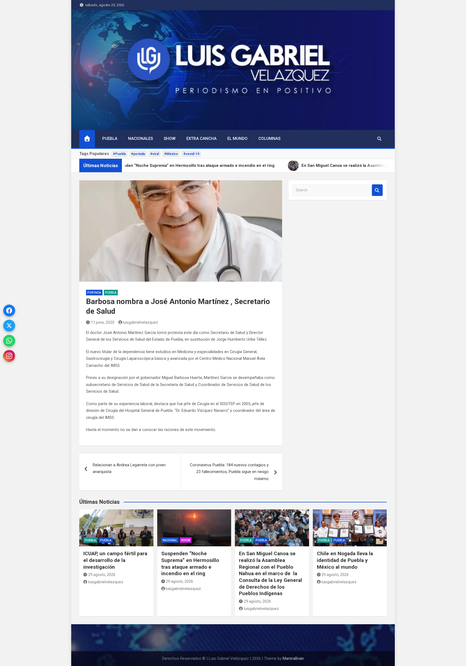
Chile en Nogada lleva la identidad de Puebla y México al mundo (345, 560)
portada (94, 292)
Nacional (170, 540)
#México (171, 154)
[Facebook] (9, 310)
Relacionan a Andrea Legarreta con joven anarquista (129, 468)
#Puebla (119, 154)
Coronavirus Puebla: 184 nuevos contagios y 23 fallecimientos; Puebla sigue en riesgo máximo (229, 472)
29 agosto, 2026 (101, 574)
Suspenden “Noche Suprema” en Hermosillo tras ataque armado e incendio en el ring (190, 563)
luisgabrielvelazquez (140, 322)
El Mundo (237, 138)
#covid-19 (191, 154)
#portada (138, 154)
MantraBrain (293, 658)
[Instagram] (9, 356)
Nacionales (140, 138)
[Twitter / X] (9, 326)
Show (170, 138)
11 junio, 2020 (102, 322)
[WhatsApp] (9, 341)
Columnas (269, 138)
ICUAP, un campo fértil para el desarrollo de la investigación (115, 560)
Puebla (109, 138)
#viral (154, 154)
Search (377, 190)
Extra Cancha (201, 138)
